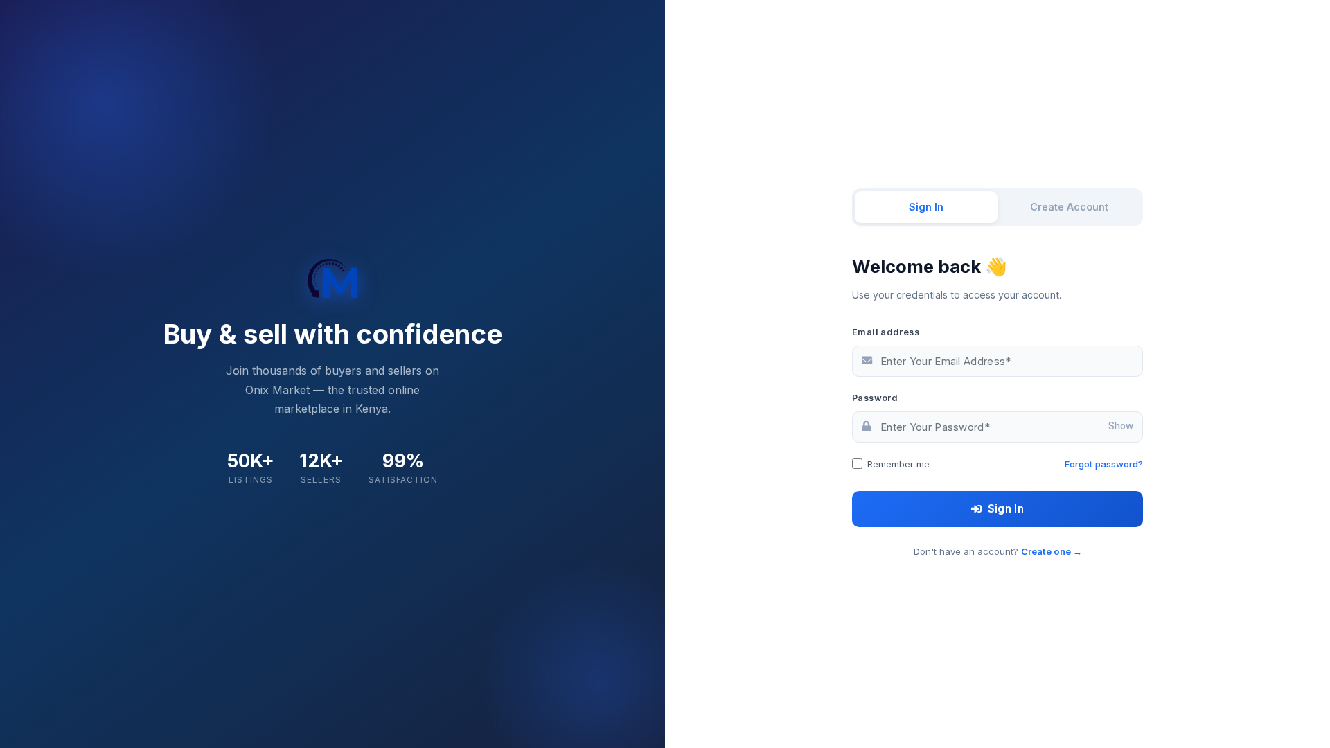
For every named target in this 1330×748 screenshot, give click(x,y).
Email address (885, 332)
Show (1120, 426)
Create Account (1069, 207)
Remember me (898, 464)
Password (875, 398)
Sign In (926, 207)
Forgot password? (1104, 464)
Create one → (1051, 551)
